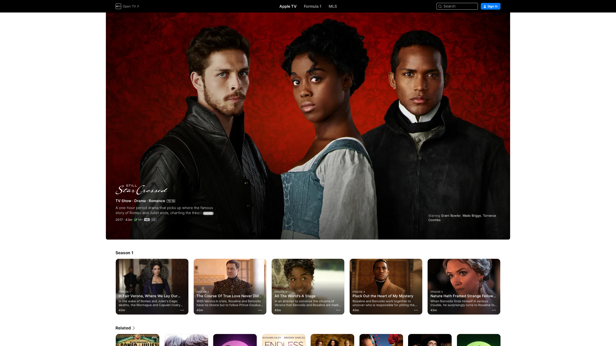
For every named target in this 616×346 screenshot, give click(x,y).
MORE (208, 213)
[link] (126, 328)
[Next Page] (505, 286)
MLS (333, 6)
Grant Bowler (451, 215)
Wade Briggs (471, 215)
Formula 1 (312, 6)
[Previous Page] (110, 286)
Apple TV (288, 6)
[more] (182, 310)
